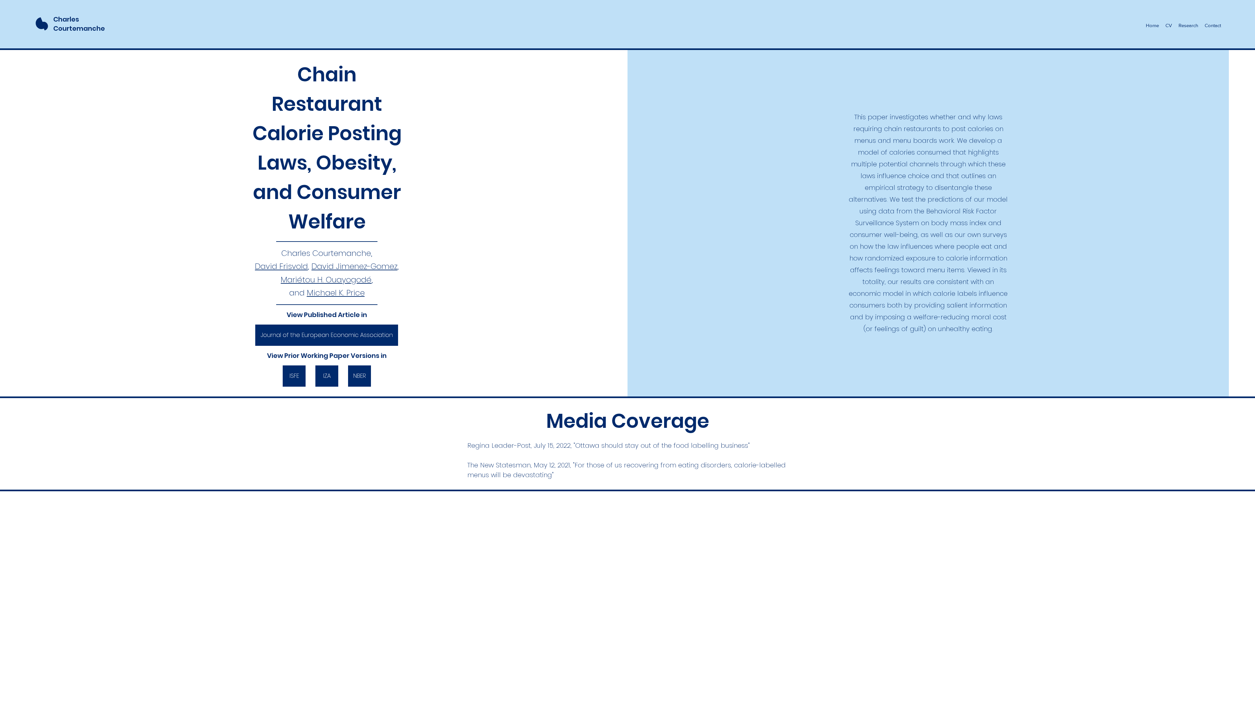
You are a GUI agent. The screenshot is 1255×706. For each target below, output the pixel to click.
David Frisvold (281, 266)
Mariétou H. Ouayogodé (326, 279)
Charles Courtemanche (79, 24)
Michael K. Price (336, 292)
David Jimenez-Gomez (354, 266)
